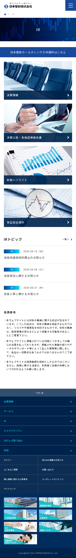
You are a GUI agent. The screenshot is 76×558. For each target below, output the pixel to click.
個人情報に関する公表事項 (15, 479)
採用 (6, 450)
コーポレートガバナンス (52, 479)
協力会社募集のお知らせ (52, 459)
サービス (8, 411)
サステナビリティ (13, 430)
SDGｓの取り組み (13, 440)
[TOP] (5, 14)
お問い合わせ (48, 469)
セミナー (8, 459)
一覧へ (65, 239)
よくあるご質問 (11, 469)
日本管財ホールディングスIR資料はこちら (38, 52)
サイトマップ (10, 488)
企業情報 (8, 401)
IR (5, 421)
